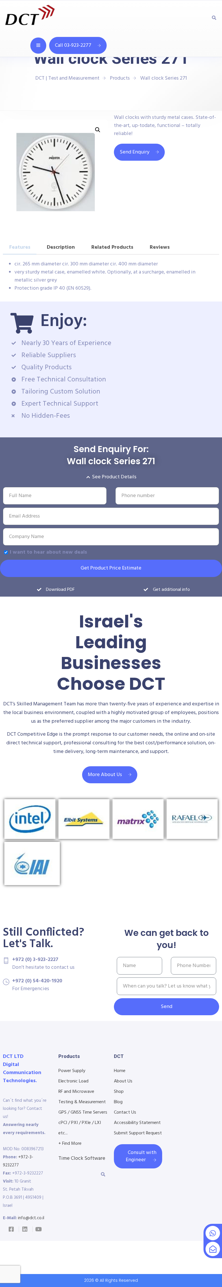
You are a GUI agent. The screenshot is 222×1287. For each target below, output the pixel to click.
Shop (119, 1091)
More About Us (105, 775)
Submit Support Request (138, 1133)
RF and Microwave (76, 1091)
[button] (97, 130)
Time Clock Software (81, 1158)
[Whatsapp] (213, 1233)
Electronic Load (73, 1081)
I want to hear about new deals (48, 552)
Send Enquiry (134, 152)
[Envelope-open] (213, 1249)
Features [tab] (19, 247)
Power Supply (71, 1071)
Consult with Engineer (141, 1156)
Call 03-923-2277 (73, 45)
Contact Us (125, 1112)
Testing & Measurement (82, 1102)
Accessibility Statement (137, 1123)
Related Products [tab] (112, 247)
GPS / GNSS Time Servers (82, 1112)
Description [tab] (61, 247)
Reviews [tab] (160, 247)
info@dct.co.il (31, 1218)
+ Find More (70, 1143)
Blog (118, 1102)
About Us (123, 1081)
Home (119, 1071)
